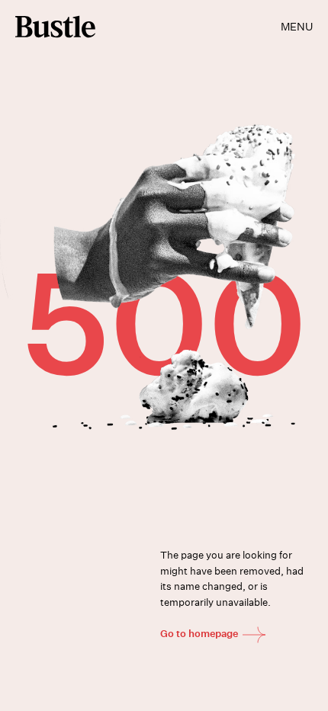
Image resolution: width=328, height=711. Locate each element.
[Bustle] (55, 26)
